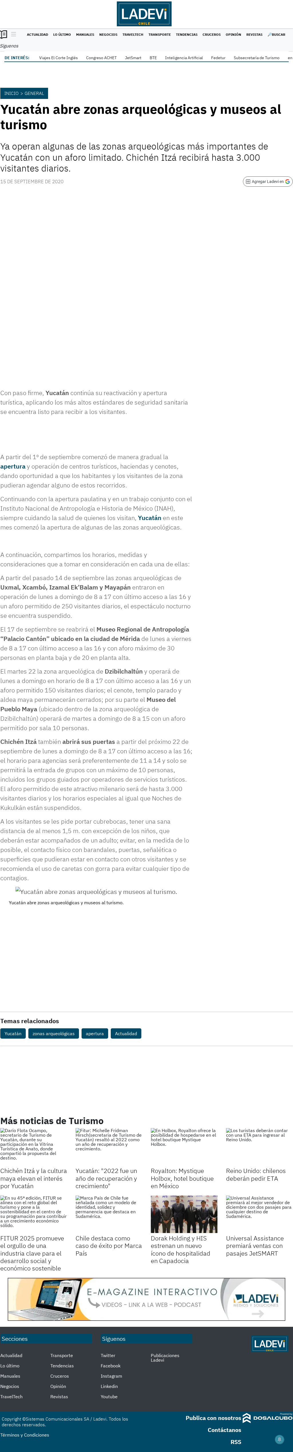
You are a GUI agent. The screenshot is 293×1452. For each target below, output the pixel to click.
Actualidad (37, 34)
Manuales (85, 34)
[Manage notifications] (279, 1439)
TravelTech (132, 34)
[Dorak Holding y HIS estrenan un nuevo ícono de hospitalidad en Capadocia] (184, 1214)
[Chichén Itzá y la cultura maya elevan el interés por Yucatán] (33, 1147)
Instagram (111, 1376)
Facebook (110, 1366)
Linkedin (109, 1386)
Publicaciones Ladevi (165, 1358)
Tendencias (186, 34)
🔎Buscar (276, 34)
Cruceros (212, 34)
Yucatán (150, 517)
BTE (153, 57)
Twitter (108, 1355)
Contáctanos (224, 1430)
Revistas (254, 34)
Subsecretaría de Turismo (257, 57)
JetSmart (133, 57)
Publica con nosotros (213, 1418)
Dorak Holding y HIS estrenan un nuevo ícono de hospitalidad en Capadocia (180, 1249)
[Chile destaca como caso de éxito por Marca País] (109, 1214)
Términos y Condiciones (24, 1435)
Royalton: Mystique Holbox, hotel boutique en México (182, 1178)
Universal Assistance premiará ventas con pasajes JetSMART (255, 1245)
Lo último (62, 34)
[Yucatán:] (109, 1147)
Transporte (160, 34)
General (34, 93)
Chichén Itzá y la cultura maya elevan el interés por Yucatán (33, 1178)
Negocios (108, 34)
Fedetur (218, 57)
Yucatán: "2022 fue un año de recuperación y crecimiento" (106, 1178)
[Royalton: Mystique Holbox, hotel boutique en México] (184, 1147)
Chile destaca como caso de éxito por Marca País (109, 1245)
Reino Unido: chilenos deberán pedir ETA (256, 1174)
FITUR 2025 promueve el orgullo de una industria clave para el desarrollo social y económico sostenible (32, 1253)
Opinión (233, 34)
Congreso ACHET (101, 57)
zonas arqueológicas (54, 1033)
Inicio (11, 93)
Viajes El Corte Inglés (58, 57)
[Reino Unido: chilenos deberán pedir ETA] (259, 1147)
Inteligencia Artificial (184, 57)
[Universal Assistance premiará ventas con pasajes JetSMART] (259, 1214)
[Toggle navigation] (12, 35)
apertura (12, 466)
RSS (236, 1442)
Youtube (109, 1396)
